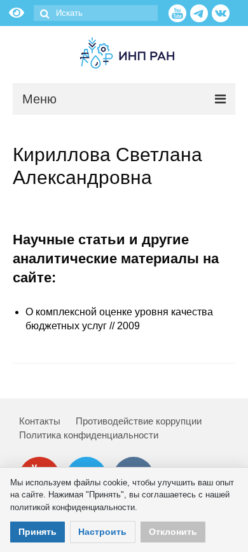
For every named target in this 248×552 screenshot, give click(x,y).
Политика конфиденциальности (88, 435)
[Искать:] (96, 13)
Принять (37, 532)
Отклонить (173, 532)
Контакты (39, 421)
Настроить (102, 532)
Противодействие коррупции (139, 421)
